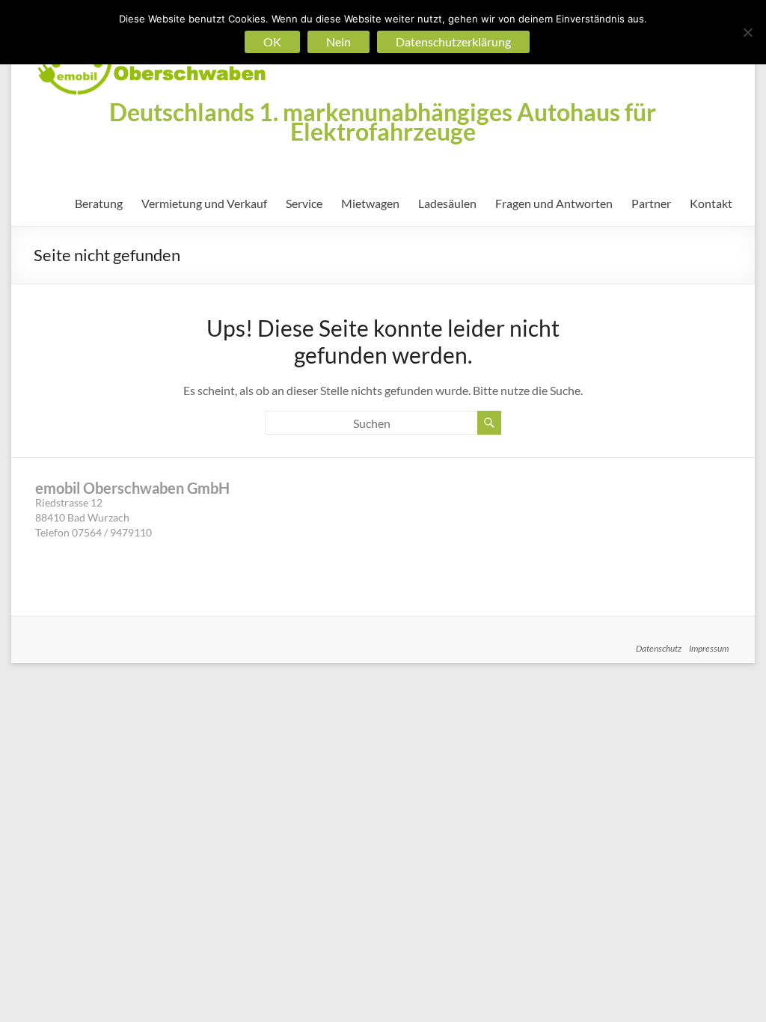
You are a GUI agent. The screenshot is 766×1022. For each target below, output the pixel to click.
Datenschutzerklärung (453, 41)
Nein (338, 41)
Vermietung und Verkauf (204, 203)
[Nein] (747, 32)
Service (304, 203)
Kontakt (711, 203)
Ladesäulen (447, 203)
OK (272, 41)
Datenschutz (658, 648)
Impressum (709, 648)
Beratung (99, 203)
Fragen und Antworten (554, 203)
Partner (651, 203)
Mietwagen (370, 203)
